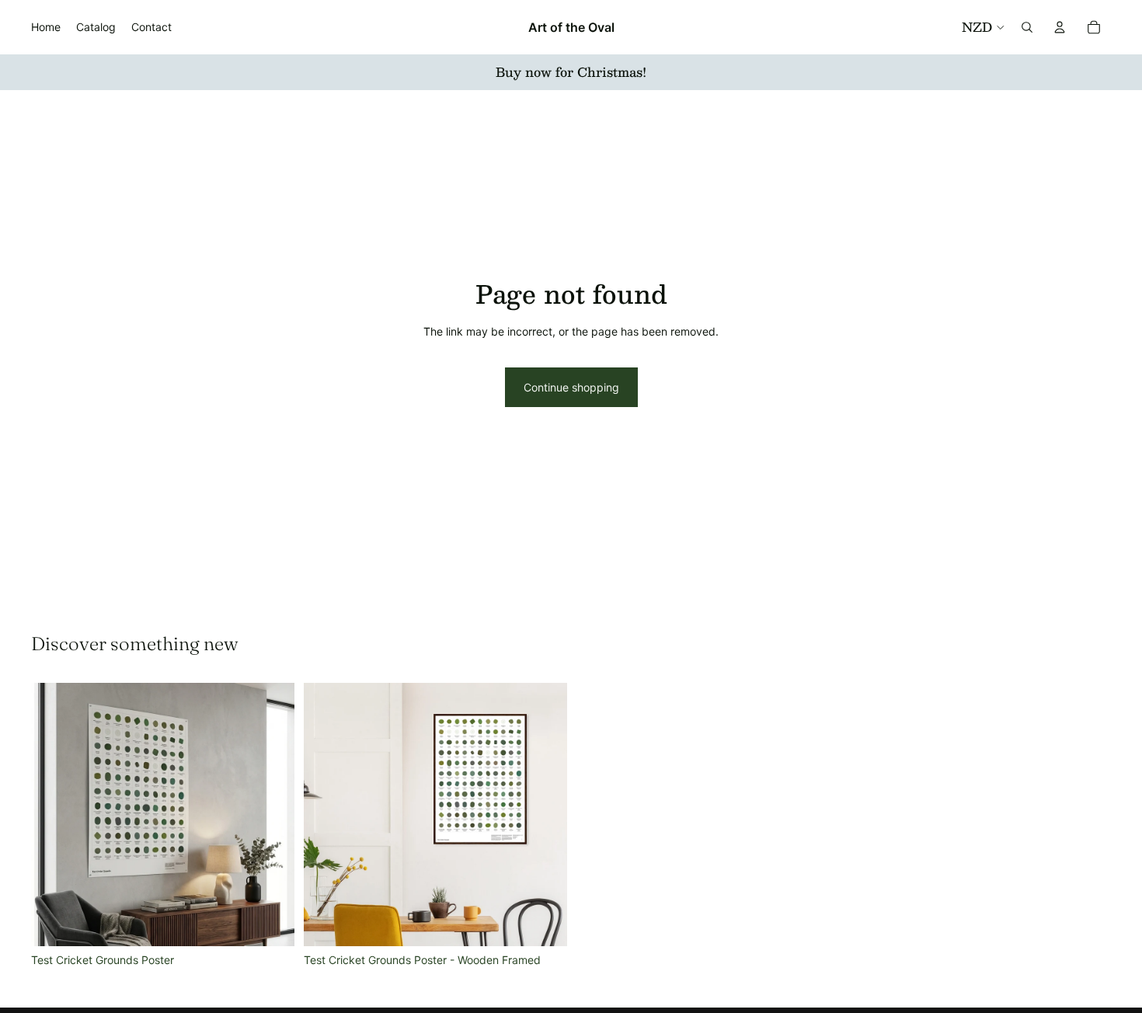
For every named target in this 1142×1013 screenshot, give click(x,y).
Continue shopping (571, 387)
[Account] (1060, 27)
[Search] (1027, 27)
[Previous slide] (54, 814)
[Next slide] (271, 814)
